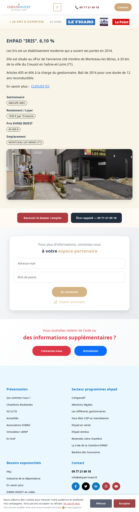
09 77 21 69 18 (87, 7)
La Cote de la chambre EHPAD (90, 445)
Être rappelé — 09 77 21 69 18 (96, 218)
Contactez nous (51, 351)
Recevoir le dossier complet (43, 218)
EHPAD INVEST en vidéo (21, 492)
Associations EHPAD (18, 425)
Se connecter (69, 292)
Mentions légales (82, 404)
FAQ (9, 471)
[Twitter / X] (86, 486)
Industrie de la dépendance (23, 478)
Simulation (90, 351)
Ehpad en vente (81, 425)
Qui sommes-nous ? (18, 397)
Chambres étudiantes (20, 404)
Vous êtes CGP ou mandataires (90, 418)
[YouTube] (116, 486)
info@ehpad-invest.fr (84, 477)
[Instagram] (106, 486)
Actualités (12, 418)
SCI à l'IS (12, 411)
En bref (11, 438)
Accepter (124, 503)
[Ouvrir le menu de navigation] (57, 7)
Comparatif (78, 397)
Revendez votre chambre (87, 438)
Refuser (101, 503)
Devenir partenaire (72, 302)
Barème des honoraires (86, 452)
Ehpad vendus (80, 431)
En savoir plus (15, 485)
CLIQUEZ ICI (40, 86)
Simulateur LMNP (17, 431)
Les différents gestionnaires (89, 411)
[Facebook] (76, 486)
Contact (123, 7)
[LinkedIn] (96, 486)
